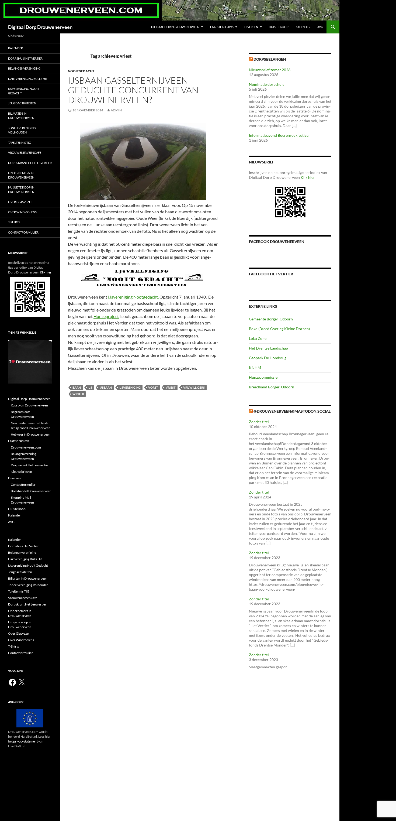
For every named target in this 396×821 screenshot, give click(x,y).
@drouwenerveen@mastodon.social (292, 411)
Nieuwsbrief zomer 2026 (269, 69)
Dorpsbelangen (269, 59)
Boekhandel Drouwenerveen (31, 491)
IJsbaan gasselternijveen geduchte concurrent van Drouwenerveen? (133, 90)
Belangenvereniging (24, 68)
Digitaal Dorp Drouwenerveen (40, 27)
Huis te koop (279, 27)
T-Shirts (14, 222)
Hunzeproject (106, 316)
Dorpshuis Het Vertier (25, 58)
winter (78, 394)
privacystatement (25, 741)
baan (76, 387)
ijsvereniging (130, 387)
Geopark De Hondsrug (267, 357)
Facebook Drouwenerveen (276, 241)
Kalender (303, 27)
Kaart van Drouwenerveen (29, 405)
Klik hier (308, 177)
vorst (153, 387)
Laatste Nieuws (222, 27)
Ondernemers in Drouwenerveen (21, 175)
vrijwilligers (194, 387)
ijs (90, 387)
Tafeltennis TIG (19, 142)
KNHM (255, 367)
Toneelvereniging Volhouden (22, 130)
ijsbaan (106, 387)
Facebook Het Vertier (271, 274)
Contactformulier (23, 232)
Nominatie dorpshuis (266, 84)
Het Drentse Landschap (268, 348)
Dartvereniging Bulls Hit (27, 78)
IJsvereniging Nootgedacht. (133, 296)
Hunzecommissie (263, 377)
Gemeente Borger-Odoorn (271, 319)
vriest (171, 387)
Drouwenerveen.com (26, 447)
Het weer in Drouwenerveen (30, 434)
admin (116, 110)
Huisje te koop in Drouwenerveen (21, 190)
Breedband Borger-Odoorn (271, 387)
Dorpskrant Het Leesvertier (30, 163)
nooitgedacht (81, 71)
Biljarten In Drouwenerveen (21, 116)
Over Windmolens (22, 212)
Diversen (251, 27)
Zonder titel (259, 421)
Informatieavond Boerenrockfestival (279, 135)
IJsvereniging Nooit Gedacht (23, 91)
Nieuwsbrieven (21, 472)
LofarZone (257, 338)
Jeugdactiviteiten (22, 103)
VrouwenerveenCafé (24, 152)
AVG (320, 27)
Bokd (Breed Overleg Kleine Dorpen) (279, 328)
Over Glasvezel (20, 202)
